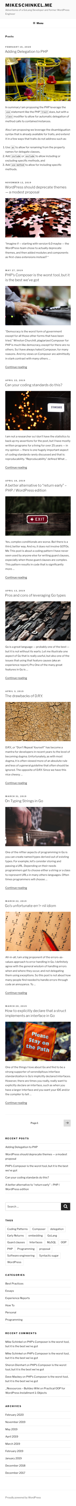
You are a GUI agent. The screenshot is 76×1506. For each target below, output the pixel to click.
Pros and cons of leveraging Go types (35, 595)
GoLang (52, 1235)
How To (9, 1305)
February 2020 (14, 1414)
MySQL (51, 1242)
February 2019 (14, 1451)
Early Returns (15, 1235)
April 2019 (11, 1436)
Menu (40, 23)
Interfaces (36, 1242)
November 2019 (15, 1422)
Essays (9, 1290)
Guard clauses (16, 1242)
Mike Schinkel (14, 1341)
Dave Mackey (13, 1376)
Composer (39, 1229)
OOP (63, 1242)
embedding (35, 1235)
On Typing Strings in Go (24, 801)
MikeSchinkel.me (28, 5)
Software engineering (21, 1255)
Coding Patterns (17, 1229)
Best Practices (14, 1283)
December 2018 (15, 1465)
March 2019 (12, 1443)
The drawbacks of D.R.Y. (24, 696)
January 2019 (13, 1458)
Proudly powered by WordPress (23, 1497)
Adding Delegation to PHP (26, 51)
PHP (10, 1248)
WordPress (14, 1262)
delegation (57, 1229)
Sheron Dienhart (15, 1365)
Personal (10, 1312)
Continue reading (16, 367)
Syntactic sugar (49, 1255)
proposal (44, 1248)
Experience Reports (17, 1298)
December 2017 (15, 1472)
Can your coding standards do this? (33, 385)
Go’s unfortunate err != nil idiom (30, 906)
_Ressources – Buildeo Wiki (22, 1388)
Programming (26, 1248)
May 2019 (11, 1429)
